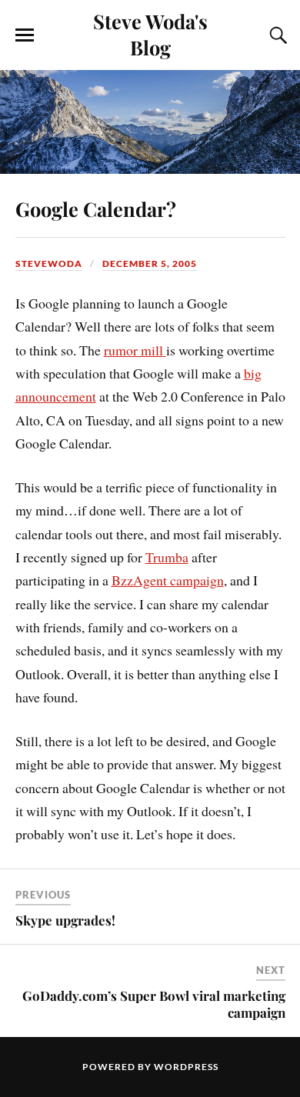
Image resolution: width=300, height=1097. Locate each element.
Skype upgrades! (65, 920)
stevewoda (48, 263)
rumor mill (135, 350)
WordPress (186, 1066)
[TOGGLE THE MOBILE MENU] (24, 35)
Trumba (166, 557)
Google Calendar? (95, 208)
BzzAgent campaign (168, 580)
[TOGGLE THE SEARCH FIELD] (276, 35)
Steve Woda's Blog (150, 34)
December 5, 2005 (149, 263)
